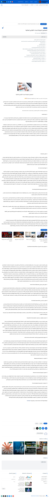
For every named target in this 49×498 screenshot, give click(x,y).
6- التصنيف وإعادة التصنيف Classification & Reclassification (36, 50)
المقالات (41, 423)
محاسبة (37, 423)
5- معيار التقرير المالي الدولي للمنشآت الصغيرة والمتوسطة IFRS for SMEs (34, 49)
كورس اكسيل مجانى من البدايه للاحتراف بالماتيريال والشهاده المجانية (21, 485)
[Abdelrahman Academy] (43, 1)
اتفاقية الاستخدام (44, 478)
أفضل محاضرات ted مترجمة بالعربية (7, 240)
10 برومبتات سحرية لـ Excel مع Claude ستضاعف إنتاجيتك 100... (31, 451)
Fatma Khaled (43, 33)
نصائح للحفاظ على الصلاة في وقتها (31, 240)
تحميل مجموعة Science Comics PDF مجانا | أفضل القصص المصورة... (42, 451)
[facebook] (8, 1)
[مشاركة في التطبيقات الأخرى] (34, 428)
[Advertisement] (24, 15)
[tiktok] (3, 1)
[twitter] (5, 1)
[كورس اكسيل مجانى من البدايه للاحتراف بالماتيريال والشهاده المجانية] (28, 484)
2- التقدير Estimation (42, 44)
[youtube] (12, 1)
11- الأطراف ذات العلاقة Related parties (39, 58)
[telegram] (10, 1)
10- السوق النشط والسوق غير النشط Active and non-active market (34, 56)
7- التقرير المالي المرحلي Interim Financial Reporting (37, 52)
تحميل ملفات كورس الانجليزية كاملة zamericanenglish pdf (21, 490)
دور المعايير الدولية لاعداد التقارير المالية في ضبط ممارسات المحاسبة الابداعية (33, 41)
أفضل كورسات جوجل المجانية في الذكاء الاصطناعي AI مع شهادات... (19, 451)
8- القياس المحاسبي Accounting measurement (38, 53)
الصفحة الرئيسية (44, 476)
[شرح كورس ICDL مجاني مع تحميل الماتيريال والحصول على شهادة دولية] (28, 478)
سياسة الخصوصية (20, 1)
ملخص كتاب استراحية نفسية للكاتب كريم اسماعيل (43, 241)
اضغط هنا (28, 400)
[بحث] (1, 5)
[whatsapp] (1, 1)
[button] (43, 428)
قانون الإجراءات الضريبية (19, 239)
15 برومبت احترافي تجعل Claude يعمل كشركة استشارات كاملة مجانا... (8, 451)
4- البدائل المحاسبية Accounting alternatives (38, 47)
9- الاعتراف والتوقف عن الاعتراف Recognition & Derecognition (36, 55)
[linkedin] (7, 1)
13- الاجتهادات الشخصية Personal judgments (38, 61)
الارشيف (31, 1)
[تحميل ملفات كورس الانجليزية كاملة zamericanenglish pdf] (28, 490)
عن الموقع (26, 1)
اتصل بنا (36, 1)
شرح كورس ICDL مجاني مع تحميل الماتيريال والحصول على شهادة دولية (21, 479)
